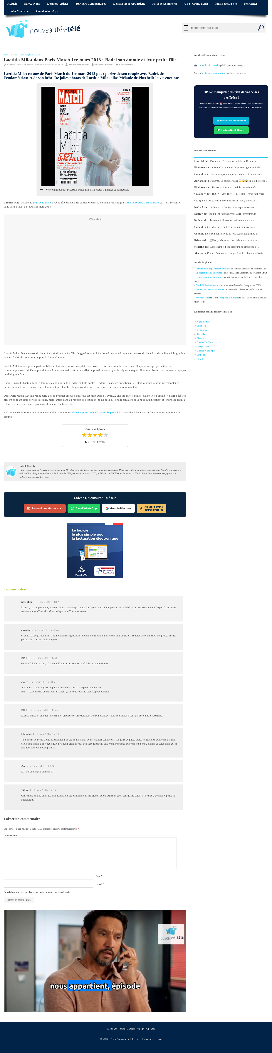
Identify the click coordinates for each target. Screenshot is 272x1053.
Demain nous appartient (129, 3)
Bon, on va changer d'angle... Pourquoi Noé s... (241, 253)
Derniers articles (57, 3)
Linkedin (201, 355)
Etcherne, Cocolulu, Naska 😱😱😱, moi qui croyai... (238, 180)
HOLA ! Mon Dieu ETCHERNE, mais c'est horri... (239, 194)
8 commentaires (126, 64)
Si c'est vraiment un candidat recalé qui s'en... (235, 187)
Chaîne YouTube (17, 11)
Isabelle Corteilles (80, 64)
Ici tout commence (164, 3)
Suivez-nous (32, 3)
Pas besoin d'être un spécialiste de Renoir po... (234, 160)
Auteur (140, 1028)
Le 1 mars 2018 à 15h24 (41, 766)
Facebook (201, 326)
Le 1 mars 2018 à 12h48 (45, 658)
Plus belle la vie (226, 3)
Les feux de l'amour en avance (210, 289)
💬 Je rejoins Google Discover (231, 130)
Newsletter (250, 3)
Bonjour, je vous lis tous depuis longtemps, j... (235, 233)
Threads (201, 334)
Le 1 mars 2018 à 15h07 (45, 710)
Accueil (12, 3)
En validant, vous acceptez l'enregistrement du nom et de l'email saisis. (37, 892)
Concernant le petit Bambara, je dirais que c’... (234, 246)
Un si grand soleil (196, 3)
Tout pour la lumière (228, 297)
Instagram (202, 330)
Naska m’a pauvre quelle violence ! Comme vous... (237, 174)
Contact (131, 1028)
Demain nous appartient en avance (212, 268)
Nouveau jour (202, 297)
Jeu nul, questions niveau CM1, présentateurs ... (234, 213)
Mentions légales (116, 1028)
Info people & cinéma (30, 55)
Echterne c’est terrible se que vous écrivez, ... (234, 227)
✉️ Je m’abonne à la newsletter (231, 121)
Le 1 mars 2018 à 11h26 (47, 602)
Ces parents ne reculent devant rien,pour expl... (232, 200)
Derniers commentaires (91, 3)
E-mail (100, 884)
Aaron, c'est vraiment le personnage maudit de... (236, 167)
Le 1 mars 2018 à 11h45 (46, 630)
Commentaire (11, 835)
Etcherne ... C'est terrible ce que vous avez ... (233, 207)
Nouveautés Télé (11, 55)
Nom (99, 876)
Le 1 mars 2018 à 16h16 (43, 790)
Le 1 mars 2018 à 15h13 (46, 734)
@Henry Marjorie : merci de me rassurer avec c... (236, 240)
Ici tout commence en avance (209, 277)
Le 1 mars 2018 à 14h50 (43, 682)
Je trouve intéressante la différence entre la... (233, 220)
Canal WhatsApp (47, 11)
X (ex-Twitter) (203, 321)
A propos (150, 1028)
